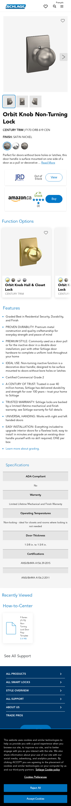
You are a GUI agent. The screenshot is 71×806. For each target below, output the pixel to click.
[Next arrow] (64, 57)
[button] (63, 20)
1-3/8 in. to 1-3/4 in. (36, 545)
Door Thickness (35, 536)
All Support (15, 699)
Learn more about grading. (23, 449)
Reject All (35, 788)
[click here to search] (54, 6)
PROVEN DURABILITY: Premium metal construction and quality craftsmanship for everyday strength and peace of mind (32, 331)
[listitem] (7, 146)
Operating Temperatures (35, 513)
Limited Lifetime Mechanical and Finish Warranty (35, 504)
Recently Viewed (17, 595)
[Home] (15, 6)
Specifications (17, 465)
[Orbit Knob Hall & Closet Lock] (26, 251)
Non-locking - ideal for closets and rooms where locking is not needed (35, 524)
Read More (48, 163)
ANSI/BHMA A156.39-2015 (35, 563)
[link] (53, 177)
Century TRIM (14, 294)
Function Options (18, 221)
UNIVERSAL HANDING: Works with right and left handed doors (36, 418)
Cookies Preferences (35, 777)
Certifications (35, 554)
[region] (35, 767)
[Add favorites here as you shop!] (45, 6)
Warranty (35, 495)
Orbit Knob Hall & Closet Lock (25, 287)
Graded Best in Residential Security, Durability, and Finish (35, 319)
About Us (13, 707)
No (35, 486)
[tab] (9, 101)
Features (11, 308)
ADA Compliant (35, 476)
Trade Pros (14, 715)
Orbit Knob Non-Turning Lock (35, 118)
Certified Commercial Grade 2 (25, 378)
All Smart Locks (18, 682)
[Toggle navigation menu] (62, 6)
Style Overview (17, 691)
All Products (16, 674)
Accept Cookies (35, 799)
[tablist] (35, 101)
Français (59, 2)
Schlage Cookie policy (48, 770)
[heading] (35, 606)
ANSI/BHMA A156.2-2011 (35, 578)
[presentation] (26, 289)
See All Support (17, 656)
